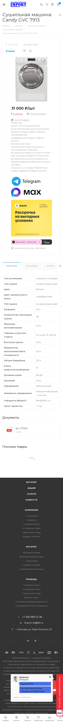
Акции (32, 488)
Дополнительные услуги (31, 556)
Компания (31, 510)
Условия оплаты (31, 524)
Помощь (31, 579)
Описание (11, 266)
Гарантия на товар (31, 532)
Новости (31, 500)
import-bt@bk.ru (33, 622)
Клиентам (31, 520)
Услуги (31, 494)
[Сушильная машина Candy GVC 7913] (32, 79)
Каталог (31, 482)
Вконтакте (28, 641)
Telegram (35, 641)
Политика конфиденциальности (31, 601)
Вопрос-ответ (31, 597)
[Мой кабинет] (52, 4)
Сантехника (31, 561)
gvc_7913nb (22, 428)
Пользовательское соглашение (31, 606)
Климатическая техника (32, 569)
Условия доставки (32, 528)
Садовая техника (31, 565)
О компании (32, 516)
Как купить (32, 266)
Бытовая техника (31, 552)
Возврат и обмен (31, 536)
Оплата (51, 266)
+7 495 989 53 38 (32, 617)
